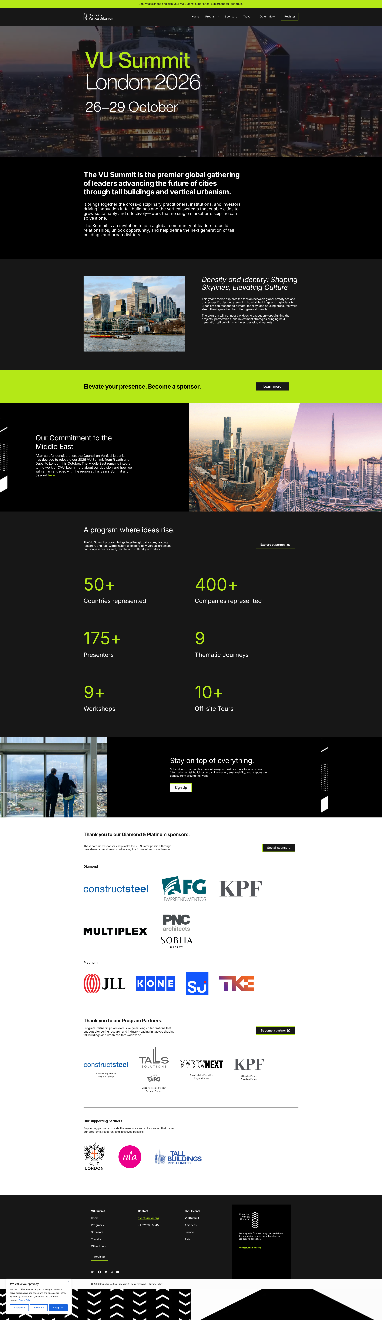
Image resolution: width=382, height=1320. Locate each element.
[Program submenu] (218, 16)
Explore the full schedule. (227, 3)
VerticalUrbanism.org (250, 1247)
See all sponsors (278, 847)
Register (289, 16)
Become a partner (274, 1030)
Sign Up (181, 788)
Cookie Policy (25, 1300)
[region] (39, 1296)
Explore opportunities (275, 544)
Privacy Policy (156, 1284)
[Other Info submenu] (274, 16)
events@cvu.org (148, 1218)
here (51, 475)
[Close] (68, 1281)
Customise (19, 1307)
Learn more (272, 386)
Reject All (39, 1307)
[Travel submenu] (253, 16)
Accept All (58, 1307)
